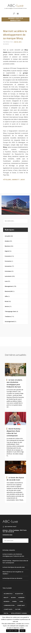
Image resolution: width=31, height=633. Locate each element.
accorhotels (8, 593)
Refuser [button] (22, 630)
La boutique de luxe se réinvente (12, 578)
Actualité (7, 236)
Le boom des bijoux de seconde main (14, 567)
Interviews (8, 271)
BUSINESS (6, 601)
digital (6, 613)
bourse (13, 597)
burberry (21, 597)
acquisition (19, 593)
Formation (8, 261)
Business (6, 44)
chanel (14, 601)
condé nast (21, 605)
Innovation (8, 266)
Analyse (7, 241)
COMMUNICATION (9, 605)
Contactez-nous (7, 534)
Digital (7, 251)
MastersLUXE (9, 291)
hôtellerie (7, 180)
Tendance (8, 316)
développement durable (19, 613)
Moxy (23, 180)
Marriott (15, 180)
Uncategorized (9, 321)
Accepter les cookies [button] (12, 630)
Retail (6, 301)
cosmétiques (8, 609)
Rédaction (9, 42)
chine (21, 601)
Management (9, 286)
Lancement (8, 276)
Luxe (6, 281)
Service (7, 306)
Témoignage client (10, 311)
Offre (6, 296)
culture (17, 609)
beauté (6, 597)
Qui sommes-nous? (10, 526)
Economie (8, 256)
